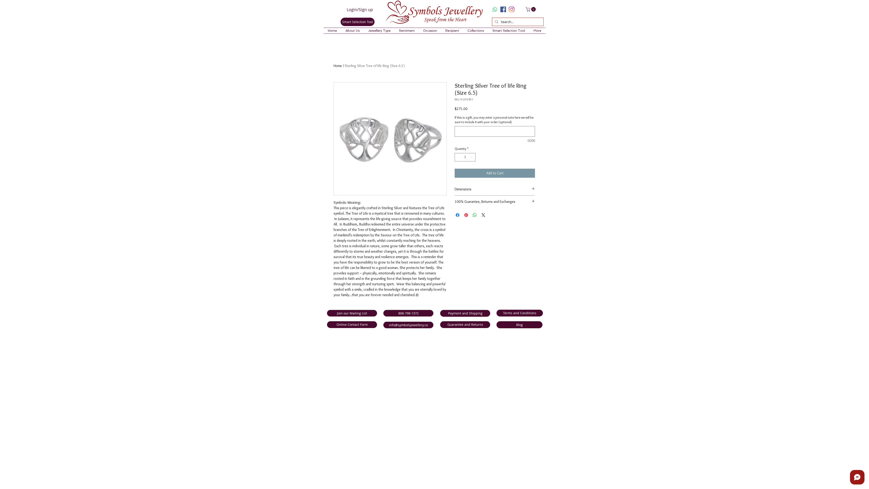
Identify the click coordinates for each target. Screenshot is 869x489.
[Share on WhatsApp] (474, 215)
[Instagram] (511, 9)
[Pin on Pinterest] (466, 215)
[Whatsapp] (495, 9)
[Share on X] (483, 215)
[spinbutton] (465, 157)
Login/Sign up (360, 9)
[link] (531, 9)
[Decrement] (458, 157)
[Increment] (472, 157)
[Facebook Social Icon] (503, 9)
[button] (352, 31)
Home (338, 66)
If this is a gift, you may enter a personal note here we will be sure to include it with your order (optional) (494, 119)
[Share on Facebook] (457, 215)
